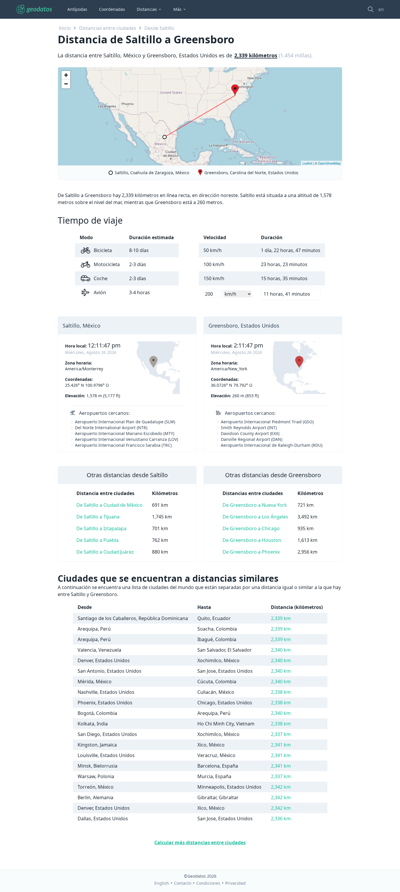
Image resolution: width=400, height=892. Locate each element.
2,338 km (281, 692)
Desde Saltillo (159, 28)
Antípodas (77, 9)
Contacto (182, 883)
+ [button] (66, 75)
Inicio (65, 28)
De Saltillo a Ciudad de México (109, 505)
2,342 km (281, 787)
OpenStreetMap (329, 163)
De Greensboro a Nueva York (255, 505)
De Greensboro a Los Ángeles (255, 516)
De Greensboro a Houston (252, 540)
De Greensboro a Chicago (251, 528)
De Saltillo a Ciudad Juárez (105, 552)
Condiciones (208, 883)
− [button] (66, 84)
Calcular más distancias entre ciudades (200, 842)
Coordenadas (112, 9)
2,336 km (281, 818)
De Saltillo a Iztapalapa (101, 528)
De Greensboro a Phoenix (251, 552)
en (381, 9)
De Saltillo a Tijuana (97, 516)
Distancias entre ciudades (107, 28)
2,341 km (281, 745)
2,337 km (281, 734)
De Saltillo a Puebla (97, 540)
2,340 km (281, 650)
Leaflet (307, 163)
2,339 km (281, 618)
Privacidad (235, 883)
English (161, 883)
